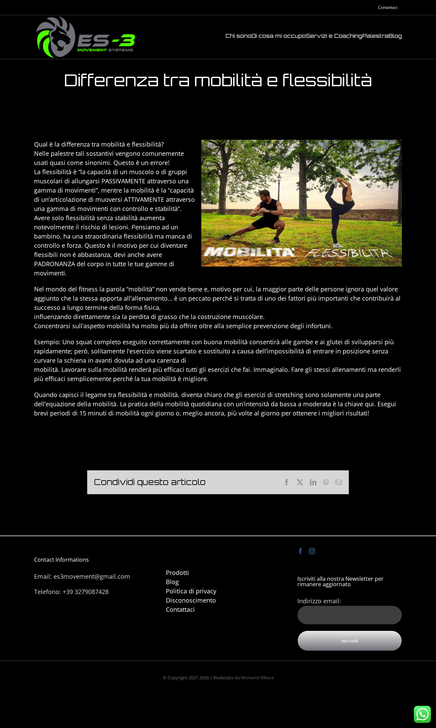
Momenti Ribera (257, 677)
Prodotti (177, 572)
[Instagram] (312, 551)
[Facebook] (300, 551)
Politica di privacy (191, 591)
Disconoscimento (191, 600)
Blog (172, 582)
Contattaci (180, 609)
